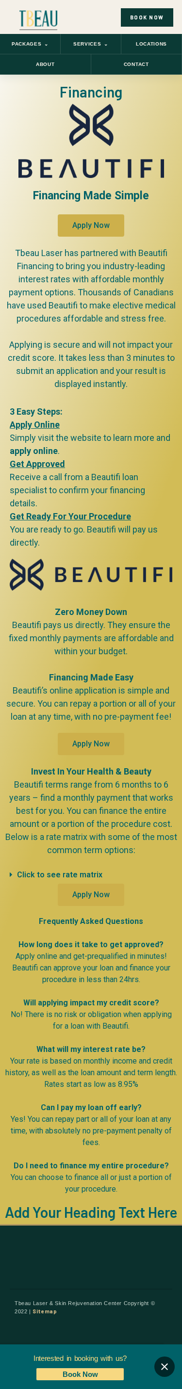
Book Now (80, 1374)
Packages (30, 44)
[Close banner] (164, 1367)
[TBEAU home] (38, 17)
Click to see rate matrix (59, 874)
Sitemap (45, 1311)
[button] (91, 875)
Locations (151, 44)
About (45, 64)
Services (90, 44)
